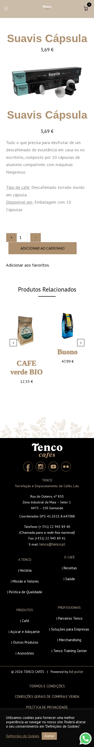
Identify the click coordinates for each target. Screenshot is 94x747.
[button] (86, 8)
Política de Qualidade (25, 592)
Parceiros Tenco (70, 618)
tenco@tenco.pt (52, 544)
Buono (67, 352)
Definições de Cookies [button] (22, 736)
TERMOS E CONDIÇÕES (47, 686)
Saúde (70, 579)
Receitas (70, 568)
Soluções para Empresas (70, 629)
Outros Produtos (25, 642)
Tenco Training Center (70, 650)
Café (25, 620)
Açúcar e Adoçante (25, 631)
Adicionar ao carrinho (42, 248)
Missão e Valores (26, 581)
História (26, 570)
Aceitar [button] (49, 736)
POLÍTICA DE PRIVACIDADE (47, 707)
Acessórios (25, 653)
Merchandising (70, 640)
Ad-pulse (76, 671)
